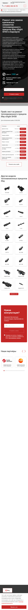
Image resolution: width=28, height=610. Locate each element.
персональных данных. (15, 338)
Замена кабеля (5, 135)
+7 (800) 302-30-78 (11, 6)
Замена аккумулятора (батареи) (7, 132)
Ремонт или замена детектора (6, 158)
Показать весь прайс (14, 164)
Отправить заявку (14, 94)
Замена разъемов (6, 151)
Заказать (23, 128)
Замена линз (5, 145)
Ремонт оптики (5, 141)
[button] (22, 351)
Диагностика (5, 128)
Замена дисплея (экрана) (8, 154)
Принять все (14, 607)
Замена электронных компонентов (7, 138)
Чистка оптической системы (6, 148)
